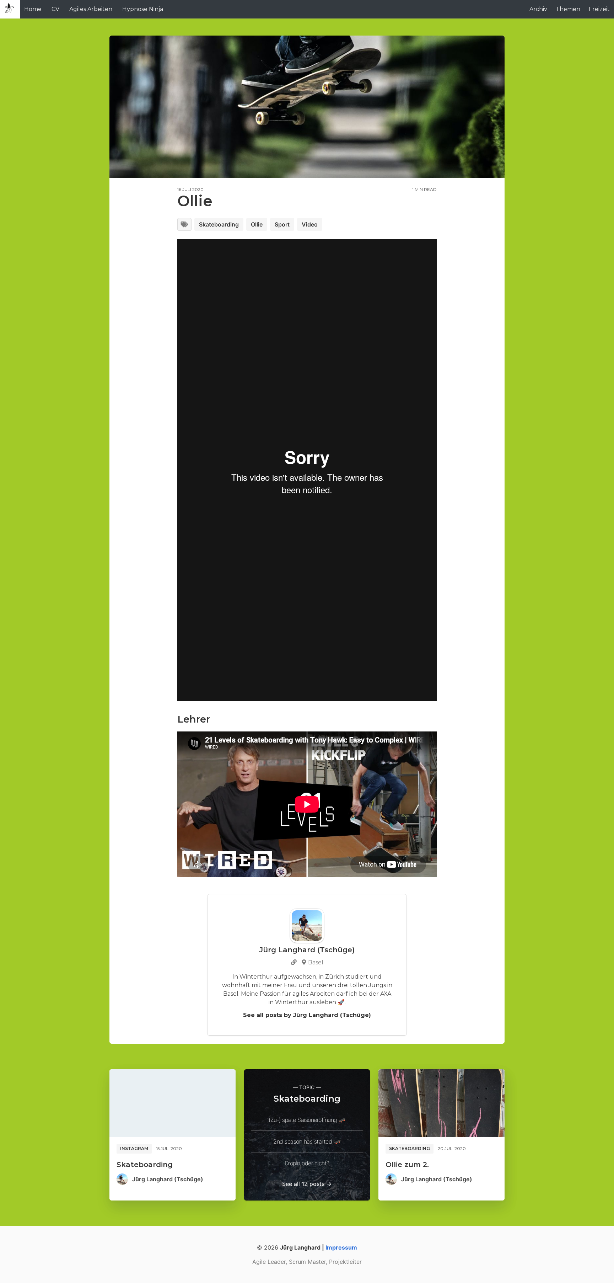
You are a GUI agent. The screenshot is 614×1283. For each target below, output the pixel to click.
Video (310, 224)
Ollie (257, 224)
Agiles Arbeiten (90, 9)
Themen (568, 9)
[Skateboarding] (172, 1103)
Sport (282, 224)
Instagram (134, 1148)
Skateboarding (219, 224)
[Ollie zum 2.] (441, 1103)
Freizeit (599, 9)
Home (33, 9)
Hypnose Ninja (142, 9)
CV (55, 9)
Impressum (341, 1247)
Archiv (538, 9)
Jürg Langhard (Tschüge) (167, 1179)
